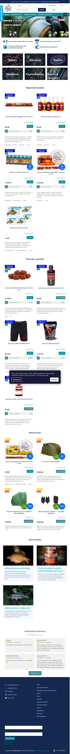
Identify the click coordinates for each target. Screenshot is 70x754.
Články (38, 696)
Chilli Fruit (21, 145)
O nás (18, 5)
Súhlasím (54, 379)
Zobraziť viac (34, 673)
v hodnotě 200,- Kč (9, 250)
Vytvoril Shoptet (60, 750)
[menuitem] (6, 14)
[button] (6, 27)
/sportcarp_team (11, 694)
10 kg (5, 316)
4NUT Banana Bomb (19, 484)
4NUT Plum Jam (8, 484)
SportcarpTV (10, 698)
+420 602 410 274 (11, 688)
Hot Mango (7, 145)
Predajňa (38, 699)
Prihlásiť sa (9, 738)
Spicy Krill (46, 145)
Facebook (9, 691)
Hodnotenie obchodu (34, 631)
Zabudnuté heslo (8, 744)
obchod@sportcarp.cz (12, 685)
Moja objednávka (40, 716)
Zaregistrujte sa (14, 1)
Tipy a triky (39, 713)
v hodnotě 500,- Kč (21, 250)
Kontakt (38, 707)
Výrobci (38, 693)
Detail (29, 126)
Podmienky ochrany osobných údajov (46, 690)
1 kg (10, 316)
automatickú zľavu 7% (34, 1)
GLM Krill (14, 145)
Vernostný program (41, 705)
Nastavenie (16, 379)
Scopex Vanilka (16, 200)
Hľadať (41, 9)
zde (46, 375)
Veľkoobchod (39, 710)
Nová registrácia (8, 742)
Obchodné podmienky (42, 687)
